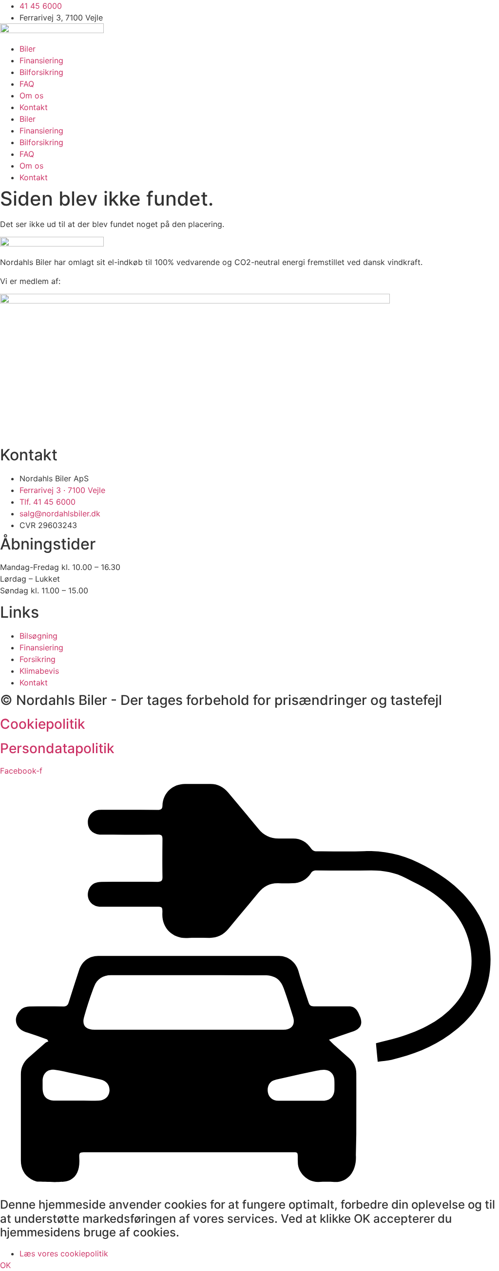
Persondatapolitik (57, 748)
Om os (31, 95)
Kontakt (33, 107)
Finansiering (41, 60)
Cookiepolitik (42, 724)
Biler (27, 49)
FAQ (26, 84)
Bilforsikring (41, 72)
